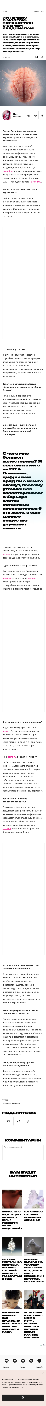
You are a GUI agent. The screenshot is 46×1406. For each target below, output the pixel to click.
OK (23, 1397)
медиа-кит (39, 1367)
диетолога (33, 578)
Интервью (6, 57)
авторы (22, 1367)
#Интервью (16, 1103)
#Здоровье (7, 1103)
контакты (6, 1367)
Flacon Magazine (17, 115)
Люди (5, 11)
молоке (6, 554)
